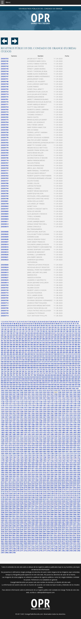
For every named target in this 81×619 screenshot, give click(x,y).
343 (46, 343)
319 (55, 341)
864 (70, 379)
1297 (6, 417)
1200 (36, 407)
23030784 (4, 122)
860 (58, 379)
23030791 (4, 140)
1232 (78, 409)
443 (23, 350)
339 (34, 343)
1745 (33, 457)
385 (11, 346)
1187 (67, 406)
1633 (6, 448)
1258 (17, 413)
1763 (21, 459)
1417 (63, 427)
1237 (17, 411)
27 (49, 322)
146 (23, 329)
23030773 (4, 97)
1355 (67, 421)
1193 (10, 407)
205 (37, 333)
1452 (36, 430)
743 (31, 371)
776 (49, 373)
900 (17, 383)
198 (17, 333)
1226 (55, 409)
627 (8, 364)
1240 (29, 411)
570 (79, 358)
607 (28, 362)
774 (43, 373)
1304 (33, 417)
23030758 (4, 158)
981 (17, 388)
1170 (2, 406)
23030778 (4, 137)
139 (2, 329)
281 (23, 339)
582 (34, 360)
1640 (33, 448)
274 (2, 339)
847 (20, 379)
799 (37, 375)
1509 (14, 436)
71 (63, 323)
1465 (6, 432)
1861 (74, 467)
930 (25, 385)
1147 (74, 402)
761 (5, 373)
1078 (52, 396)
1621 (40, 446)
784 (73, 373)
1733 (67, 455)
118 (20, 327)
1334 (67, 419)
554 (31, 358)
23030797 (4, 209)
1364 (21, 423)
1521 (59, 436)
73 (67, 323)
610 (37, 362)
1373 (55, 423)
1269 (59, 413)
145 (20, 329)
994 (55, 388)
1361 (10, 423)
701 (67, 367)
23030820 (4, 249)
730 (73, 369)
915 (61, 383)
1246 (52, 411)
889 (64, 381)
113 (5, 327)
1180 (40, 406)
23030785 (4, 178)
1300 (17, 417)
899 (14, 383)
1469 (21, 432)
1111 (17, 400)
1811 (44, 463)
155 (49, 329)
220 (2, 335)
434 (76, 348)
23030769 (4, 153)
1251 (71, 411)
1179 (36, 406)
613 (46, 362)
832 (55, 377)
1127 (78, 400)
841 (2, 379)
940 (55, 385)
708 (8, 369)
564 (61, 358)
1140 (48, 402)
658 (20, 365)
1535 (33, 438)
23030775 (4, 120)
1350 (48, 421)
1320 (14, 419)
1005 (14, 390)
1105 (74, 398)
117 (17, 327)
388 (20, 346)
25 (45, 322)
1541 (55, 438)
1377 (71, 423)
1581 (48, 442)
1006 (17, 390)
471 (25, 352)
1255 (6, 413)
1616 (21, 446)
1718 (10, 455)
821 (23, 377)
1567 (74, 440)
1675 (6, 451)
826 (37, 377)
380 (76, 344)
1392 (48, 425)
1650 (71, 448)
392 (31, 346)
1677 (14, 451)
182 (49, 331)
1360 (6, 423)
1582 (52, 442)
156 (52, 329)
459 (70, 350)
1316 (78, 417)
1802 (10, 463)
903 (25, 383)
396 (43, 346)
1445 (10, 430)
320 (58, 341)
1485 (2, 434)
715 (28, 369)
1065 (2, 396)
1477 (52, 432)
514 (73, 354)
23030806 (4, 265)
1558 (40, 440)
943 (64, 385)
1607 (67, 444)
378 (70, 344)
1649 (67, 448)
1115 (33, 400)
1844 (10, 467)
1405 (17, 427)
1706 (44, 453)
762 (8, 373)
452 (49, 350)
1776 (71, 459)
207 (43, 333)
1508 (10, 436)
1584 (59, 442)
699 (61, 367)
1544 (67, 438)
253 (20, 337)
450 (43, 350)
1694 (78, 451)
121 (28, 327)
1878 (59, 469)
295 (64, 339)
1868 (21, 469)
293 (58, 339)
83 (10, 325)
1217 (21, 409)
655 (11, 365)
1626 (59, 446)
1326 (36, 419)
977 (5, 388)
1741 (17, 457)
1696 (6, 453)
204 (34, 333)
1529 (10, 438)
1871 (33, 469)
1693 (74, 451)
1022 (78, 390)
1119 (48, 400)
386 (14, 346)
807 (61, 375)
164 (76, 329)
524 (23, 356)
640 (46, 364)
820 (20, 377)
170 (14, 331)
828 (43, 377)
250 (11, 337)
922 (2, 385)
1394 (55, 425)
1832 (44, 465)
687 (25, 367)
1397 (67, 425)
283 (28, 339)
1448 (21, 430)
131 (58, 327)
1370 (44, 423)
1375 (63, 423)
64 (48, 323)
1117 (40, 400)
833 (58, 377)
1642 (40, 448)
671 (58, 365)
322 (64, 341)
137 (76, 327)
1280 (21, 415)
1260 (25, 413)
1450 (29, 430)
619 (64, 362)
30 (55, 322)
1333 (63, 419)
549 (17, 358)
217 (73, 333)
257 (31, 337)
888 (61, 381)
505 (46, 354)
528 (34, 356)
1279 (17, 415)
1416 (59, 427)
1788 (36, 461)
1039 (63, 392)
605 (23, 362)
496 (20, 354)
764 (14, 373)
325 (73, 341)
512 (67, 354)
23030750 (4, 84)
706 (2, 369)
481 (55, 352)
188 (67, 331)
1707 (48, 453)
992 (49, 388)
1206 (59, 407)
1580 (44, 442)
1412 (44, 427)
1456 (52, 430)
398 (49, 346)
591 (61, 360)
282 (25, 339)
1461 (71, 430)
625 (2, 364)
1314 (71, 417)
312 (34, 341)
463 (2, 352)
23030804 (4, 219)
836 (67, 377)
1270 (63, 413)
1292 (67, 415)
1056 (48, 394)
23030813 (4, 275)
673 (64, 365)
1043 (78, 392)
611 (40, 362)
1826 (21, 465)
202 (28, 333)
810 (70, 375)
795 (25, 375)
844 (11, 379)
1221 (36, 409)
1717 (6, 455)
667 (46, 365)
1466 (10, 432)
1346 (33, 421)
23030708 (4, 308)
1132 (17, 402)
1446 (14, 430)
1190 (78, 406)
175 (28, 331)
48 (14, 323)
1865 (10, 469)
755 (67, 371)
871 (11, 381)
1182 (48, 406)
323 (67, 341)
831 (52, 377)
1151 (10, 404)
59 (37, 323)
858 (52, 379)
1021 (74, 390)
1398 (71, 425)
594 (70, 360)
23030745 (4, 69)
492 (8, 354)
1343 (21, 421)
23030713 (4, 293)
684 (17, 367)
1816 (63, 463)
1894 (40, 470)
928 (20, 385)
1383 (14, 425)
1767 (36, 459)
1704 (36, 453)
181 (46, 331)
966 (52, 386)
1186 (63, 406)
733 (2, 371)
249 (8, 337)
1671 (71, 449)
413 (14, 348)
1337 (78, 419)
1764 (25, 459)
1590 (2, 444)
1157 (33, 404)
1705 (40, 453)
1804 (17, 463)
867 (79, 379)
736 (11, 371)
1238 (21, 411)
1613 (10, 446)
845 (14, 379)
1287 (48, 415)
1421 (78, 427)
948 (79, 385)
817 (11, 377)
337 (28, 343)
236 (49, 335)
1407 (25, 427)
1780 (6, 461)
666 (43, 365)
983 (23, 388)
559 (46, 358)
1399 (74, 425)
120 (25, 327)
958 (28, 386)
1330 (52, 419)
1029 (25, 392)
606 (25, 362)
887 (58, 381)
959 (31, 386)
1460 (67, 430)
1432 (40, 428)
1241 (33, 411)
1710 (59, 453)
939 (52, 385)
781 (64, 373)
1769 (44, 459)
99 (44, 325)
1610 (78, 444)
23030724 (4, 295)
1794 (59, 461)
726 (61, 369)
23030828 (4, 239)
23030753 (4, 89)
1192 (6, 407)
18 (30, 322)
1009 (29, 390)
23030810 (4, 244)
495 (17, 354)
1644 (48, 448)
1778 (78, 459)
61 (42, 323)
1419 (71, 427)
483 (61, 352)
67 (54, 323)
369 (43, 344)
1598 (33, 444)
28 (51, 322)
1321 (17, 419)
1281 (25, 415)
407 (76, 346)
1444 (6, 430)
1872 (36, 469)
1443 (2, 430)
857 (49, 379)
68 (56, 323)
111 (79, 325)
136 (73, 327)
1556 (33, 440)
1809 (36, 463)
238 (55, 335)
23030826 (4, 254)
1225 (52, 409)
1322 (21, 419)
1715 (78, 453)
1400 (78, 425)
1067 (10, 396)
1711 (63, 453)
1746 (36, 457)
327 (79, 341)
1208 (67, 407)
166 (2, 331)
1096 (40, 398)
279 (17, 339)
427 (55, 348)
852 (34, 379)
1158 (36, 404)
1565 (67, 440)
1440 (71, 428)
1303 (29, 417)
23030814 (4, 282)
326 (76, 341)
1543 (63, 438)
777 (52, 373)
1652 (78, 448)
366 (34, 344)
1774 (63, 459)
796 (28, 375)
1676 (10, 451)
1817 (67, 463)
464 (5, 352)
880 (37, 381)
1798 (74, 461)
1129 (6, 402)
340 (37, 343)
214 (64, 333)
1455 (48, 430)
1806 (25, 463)
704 (76, 367)
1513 (29, 436)
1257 (14, 413)
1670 (67, 449)
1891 (29, 470)
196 (11, 333)
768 (25, 373)
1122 (59, 400)
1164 (59, 404)
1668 (59, 449)
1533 (25, 438)
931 (28, 385)
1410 (36, 427)
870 (8, 381)
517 (2, 356)
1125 (71, 400)
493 (11, 354)
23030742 (4, 66)
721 (46, 369)
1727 (44, 455)
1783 (17, 461)
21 (36, 322)
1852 (40, 467)
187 (64, 331)
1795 (63, 461)
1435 (52, 428)
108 (70, 325)
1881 (71, 469)
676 (73, 365)
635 (31, 364)
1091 (21, 398)
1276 (6, 415)
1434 (48, 428)
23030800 (4, 211)
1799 (78, 461)
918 (70, 383)
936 (43, 385)
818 (14, 377)
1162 (52, 404)
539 (67, 356)
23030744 (4, 71)
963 (43, 386)
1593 (14, 444)
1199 (33, 407)
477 (43, 352)
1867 (17, 469)
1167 (71, 404)
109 (73, 325)
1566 (71, 440)
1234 (6, 411)
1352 (55, 421)
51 (21, 323)
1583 (55, 442)
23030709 (4, 313)
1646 (55, 448)
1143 (59, 402)
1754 (67, 457)
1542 (59, 438)
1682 (33, 451)
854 (40, 379)
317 (49, 341)
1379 (78, 423)
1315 (74, 417)
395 (40, 346)
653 (5, 365)
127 (46, 327)
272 (76, 337)
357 (8, 344)
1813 (52, 463)
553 (28, 358)
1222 (40, 409)
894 (79, 381)
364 (28, 344)
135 (70, 327)
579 (25, 360)
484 (64, 352)
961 (37, 386)
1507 (6, 436)
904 (28, 383)
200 (23, 333)
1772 (55, 459)
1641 (36, 448)
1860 (71, 467)
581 (31, 360)
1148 (78, 402)
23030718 (4, 310)
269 (67, 337)
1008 (25, 390)
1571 (10, 442)
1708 (52, 453)
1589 (78, 442)
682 (11, 367)
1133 (21, 402)
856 (46, 379)
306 (17, 341)
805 (55, 375)
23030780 (4, 127)
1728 (48, 455)
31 (57, 322)
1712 (67, 453)
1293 (71, 415)
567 (70, 358)
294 (61, 339)
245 (76, 335)
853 (37, 379)
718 (37, 369)
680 (5, 367)
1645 (52, 448)
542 (76, 356)
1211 (78, 407)
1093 (29, 398)
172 (20, 331)
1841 (78, 465)
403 (64, 346)
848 (23, 379)
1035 (48, 392)
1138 (40, 402)
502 (37, 354)
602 (14, 362)
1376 (67, 423)
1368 (36, 423)
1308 (48, 417)
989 (40, 388)
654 (8, 365)
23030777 (4, 170)
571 (2, 360)
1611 (2, 446)
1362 (14, 423)
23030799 (4, 204)
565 (64, 358)
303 (8, 341)
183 (52, 331)
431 (67, 348)
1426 (17, 428)
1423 (6, 428)
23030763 (4, 117)
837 (70, 377)
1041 (71, 392)
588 (52, 360)
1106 (78, 398)
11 (15, 322)
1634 (10, 448)
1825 (17, 465)
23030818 (4, 247)
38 (72, 322)
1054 (40, 394)
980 (14, 388)
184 (55, 331)
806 (58, 375)
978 (8, 388)
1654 (6, 449)
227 (23, 335)
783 (70, 373)
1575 (25, 442)
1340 (10, 421)
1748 (44, 457)
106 (64, 325)
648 (70, 364)
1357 (74, 421)
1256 (10, 413)
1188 (71, 406)
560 (49, 358)
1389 (36, 425)
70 (61, 323)
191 (76, 331)
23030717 (4, 305)
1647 (59, 448)
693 (43, 367)
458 (67, 350)
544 (2, 358)
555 (34, 358)
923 (5, 385)
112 (2, 327)
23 (40, 322)
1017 (59, 390)
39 (74, 322)
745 (37, 371)
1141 (52, 402)
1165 (63, 404)
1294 (74, 415)
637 (37, 364)
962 (40, 386)
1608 (71, 444)
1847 (21, 467)
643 (55, 364)
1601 (44, 444)
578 (23, 360)
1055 (44, 394)
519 (8, 356)
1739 (10, 457)
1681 (29, 451)
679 (2, 367)
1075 (40, 396)
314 (40, 341)
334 (20, 343)
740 (23, 371)
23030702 (4, 288)
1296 (2, 417)
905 (31, 383)
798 (34, 375)
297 (70, 339)
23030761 (4, 173)
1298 (10, 417)
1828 (29, 465)
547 (11, 358)
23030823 (4, 234)
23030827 (4, 277)
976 (2, 388)
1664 (44, 449)
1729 (52, 455)
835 (64, 377)
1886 (10, 470)
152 (40, 329)
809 (67, 375)
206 (40, 333)
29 (53, 322)
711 (17, 369)
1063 (74, 394)
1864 (6, 469)
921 (79, 383)
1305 (36, 417)
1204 (52, 407)
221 (5, 335)
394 (37, 346)
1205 (55, 407)
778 (55, 373)
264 (52, 337)
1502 (67, 434)
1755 (71, 457)
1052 (33, 394)
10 (13, 322)
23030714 (4, 316)
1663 (40, 449)
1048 (17, 394)
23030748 (4, 81)
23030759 (4, 145)
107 (67, 325)
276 (8, 339)
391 (28, 346)
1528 (6, 438)
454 (55, 350)
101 (49, 325)
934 (37, 385)
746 (40, 371)
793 (20, 375)
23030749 (4, 86)
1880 (67, 469)
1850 (33, 467)
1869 (25, 469)
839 (76, 377)
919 (73, 383)
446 (31, 350)
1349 (44, 421)
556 (37, 358)
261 (43, 337)
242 (67, 335)
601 (11, 362)
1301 (21, 417)
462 (79, 350)
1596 (25, 444)
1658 (21, 449)
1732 (63, 455)
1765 (29, 459)
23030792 (4, 186)
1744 (29, 457)
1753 (63, 457)
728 (67, 369)
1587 (71, 442)
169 (11, 331)
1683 (36, 451)
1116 (36, 400)
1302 (25, 417)
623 (76, 362)
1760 (10, 459)
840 (79, 377)
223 (11, 335)
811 (73, 375)
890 (67, 381)
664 (37, 365)
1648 (63, 448)
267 (61, 337)
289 (46, 339)
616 (55, 362)
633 (25, 364)
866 (76, 379)
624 (79, 362)
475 (37, 352)
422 (40, 348)
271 (73, 337)
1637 (21, 448)
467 (14, 352)
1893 (36, 470)
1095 (36, 398)
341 (40, 343)
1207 (63, 407)
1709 (55, 453)
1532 (21, 438)
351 (70, 343)
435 (79, 348)
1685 (44, 451)
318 (52, 341)
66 (52, 323)
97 (39, 325)
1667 (55, 449)
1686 (48, 451)
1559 (44, 440)
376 (64, 344)
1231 (74, 409)
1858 (63, 467)
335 (23, 343)
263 (49, 337)
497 (23, 354)
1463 (78, 430)
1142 (55, 402)
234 (43, 335)
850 (28, 379)
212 (58, 333)
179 (40, 331)
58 (35, 323)
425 (49, 348)
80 (4, 325)
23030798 (4, 198)
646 (64, 364)
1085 (78, 396)
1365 (25, 423)
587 (49, 360)
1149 (2, 404)
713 (23, 369)
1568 (78, 440)
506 (49, 354)
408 (79, 346)
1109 (10, 400)
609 (34, 362)
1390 (40, 425)
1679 (21, 451)
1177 (29, 406)
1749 (48, 457)
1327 (40, 419)
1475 (44, 432)
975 (79, 386)
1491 (25, 434)
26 (47, 322)
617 (58, 362)
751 (55, 371)
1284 (36, 415)
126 (43, 327)
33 (61, 322)
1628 (67, 446)
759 (79, 371)
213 (61, 333)
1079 (55, 396)
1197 (25, 407)
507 (52, 354)
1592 (10, 444)
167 (5, 331)
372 (52, 344)
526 (28, 356)
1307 (44, 417)
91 (27, 325)
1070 (21, 396)
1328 (44, 419)
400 (55, 346)
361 (20, 344)
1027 (17, 392)
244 (73, 335)
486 (70, 352)
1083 (71, 396)
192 (79, 331)
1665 (48, 449)
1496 (44, 434)
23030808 (4, 232)
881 (40, 381)
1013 (44, 390)
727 (64, 369)
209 (49, 333)
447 (34, 350)
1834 (52, 465)
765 (17, 373)
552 (25, 358)
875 (23, 381)
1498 (52, 434)
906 (34, 383)
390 (25, 346)
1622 (44, 446)
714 (25, 369)
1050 (25, 394)
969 (61, 386)
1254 (2, 413)
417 (25, 348)
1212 (2, 409)
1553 (21, 440)
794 (23, 375)
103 (55, 325)
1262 (33, 413)
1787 (33, 461)
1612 (6, 446)
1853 (44, 467)
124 (37, 327)
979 (11, 388)
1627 (63, 446)
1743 (25, 457)
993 (52, 388)
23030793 (4, 191)
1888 (17, 470)
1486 (6, 434)
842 (5, 379)
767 (23, 373)
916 (64, 383)
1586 (67, 442)
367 (37, 344)
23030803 (4, 216)
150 (34, 329)
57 (33, 323)
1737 (2, 457)
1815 (59, 463)
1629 (71, 446)
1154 (21, 404)
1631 (78, 446)
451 (46, 350)
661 (28, 365)
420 (34, 348)
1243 (40, 411)
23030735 (4, 58)
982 (20, 388)
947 (76, 385)
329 (5, 343)
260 (40, 337)
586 (46, 360)
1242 (36, 411)
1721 (21, 455)
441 (17, 350)
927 (17, 385)
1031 (33, 392)
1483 (74, 432)
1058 (55, 394)
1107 (2, 400)
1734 (71, 455)
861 (61, 379)
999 (70, 388)
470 (23, 352)
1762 (17, 459)
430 (64, 348)
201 (25, 333)
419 (31, 348)
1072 (29, 396)
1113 (25, 400)
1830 (36, 465)
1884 (2, 470)
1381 (6, 425)
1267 (52, 413)
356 (5, 344)
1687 (52, 451)
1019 (67, 390)
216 (70, 333)
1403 (10, 427)
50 (18, 323)
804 (52, 375)
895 (2, 383)
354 (79, 343)
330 (8, 343)
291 (52, 339)
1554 (25, 440)
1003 (6, 390)
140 (5, 329)
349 (64, 343)
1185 (59, 406)
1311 (59, 417)
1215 (14, 409)
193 (2, 333)
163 (73, 329)
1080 (59, 396)
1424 (10, 428)
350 (67, 343)
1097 (44, 398)
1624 (52, 446)
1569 (2, 442)
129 (52, 327)
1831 (40, 465)
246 (79, 335)
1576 (29, 442)
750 (52, 371)
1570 (6, 442)
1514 (33, 436)
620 (67, 362)
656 (14, 365)
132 (61, 327)
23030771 (4, 104)
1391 (44, 425)
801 (43, 375)
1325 (33, 419)
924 (8, 385)
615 (52, 362)
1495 (40, 434)
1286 (44, 415)
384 (8, 346)
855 (43, 379)
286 (37, 339)
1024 (6, 392)
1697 (10, 453)
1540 (52, 438)
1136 (33, 402)
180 (43, 331)
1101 (59, 398)
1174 (17, 406)
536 (58, 356)
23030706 (4, 300)
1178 (33, 406)
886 (55, 381)
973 (73, 386)
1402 (6, 427)
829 (46, 377)
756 (70, 371)
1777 (74, 459)
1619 (33, 446)
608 (31, 362)
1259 (21, 413)
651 (79, 364)
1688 (55, 451)
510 (61, 354)
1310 (55, 417)
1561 (52, 440)
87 (18, 325)
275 (5, 339)
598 (2, 362)
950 (5, 386)
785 (76, 373)
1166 (67, 404)
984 (25, 388)
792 (17, 375)
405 (70, 346)
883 (46, 381)
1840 (74, 465)
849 (25, 379)
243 (70, 335)
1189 (74, 406)
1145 (67, 402)
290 (49, 339)
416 (23, 348)
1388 (33, 425)
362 (23, 344)
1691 (67, 451)
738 (17, 371)
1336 (74, 419)
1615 (17, 446)
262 (46, 337)
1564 (63, 440)
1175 (21, 406)
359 (14, 344)
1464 (2, 432)
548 (14, 358)
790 (11, 375)
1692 (71, 451)
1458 (59, 430)
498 (25, 354)
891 (70, 381)
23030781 (4, 99)
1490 (21, 434)
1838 (67, 465)
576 (17, 360)
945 (70, 385)
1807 (29, 463)
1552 (17, 440)
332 (14, 343)
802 (46, 375)
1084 (74, 396)
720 (43, 369)
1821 (2, 465)
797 (31, 375)
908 (40, 383)
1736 (78, 455)
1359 (2, 423)
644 (58, 364)
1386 (25, 425)
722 (49, 369)
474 (34, 352)
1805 (21, 463)
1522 (63, 436)
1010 (33, 390)
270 (70, 337)
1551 (14, 440)
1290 (59, 415)
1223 (44, 409)
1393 (52, 425)
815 (5, 377)
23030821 (4, 257)
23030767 (4, 163)
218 (76, 333)
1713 (71, 453)
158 (58, 329)
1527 (2, 438)
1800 (2, 463)
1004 (10, 390)
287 (40, 339)
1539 (48, 438)
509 (58, 354)
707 (5, 369)
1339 (6, 421)
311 (31, 341)
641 (49, 364)
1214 (10, 409)
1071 (25, 396)
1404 (14, 427)
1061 (67, 394)
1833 (48, 465)
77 (75, 323)
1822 (6, 465)
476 (40, 352)
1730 (55, 455)
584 (40, 360)
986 (31, 388)
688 (28, 367)
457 (64, 350)
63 (46, 323)
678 (79, 365)
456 (61, 350)
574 (11, 360)
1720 (17, 455)
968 (58, 386)
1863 (2, 469)
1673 (78, 449)
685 (20, 367)
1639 (29, 448)
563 (58, 358)
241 (64, 335)
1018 (63, 390)
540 (70, 356)
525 (25, 356)
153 (43, 329)
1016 (55, 390)
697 (55, 367)
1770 (48, 459)
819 (17, 377)
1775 (67, 459)
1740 (14, 457)
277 (11, 339)
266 (58, 337)
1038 (59, 392)
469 (20, 352)
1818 (71, 463)
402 (61, 346)
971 (67, 386)
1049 (21, 394)
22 (38, 322)
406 (73, 346)
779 (58, 373)
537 (61, 356)
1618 (29, 446)
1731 (59, 455)
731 (76, 369)
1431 (36, 428)
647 (67, 364)
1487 (10, 434)
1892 (33, 470)
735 (8, 371)
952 (11, 386)
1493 (33, 434)
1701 (25, 453)
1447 (17, 430)
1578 (36, 442)
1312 (63, 417)
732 (79, 369)
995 (58, 388)
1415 (55, 427)
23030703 (4, 298)
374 (58, 344)
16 (26, 322)
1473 (36, 432)
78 (77, 323)
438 (8, 350)
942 (61, 385)
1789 (40, 461)
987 (34, 388)
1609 (74, 444)
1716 (2, 455)
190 (73, 331)
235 (46, 335)
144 (17, 329)
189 (70, 331)
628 (11, 364)
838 (73, 377)
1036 (52, 392)
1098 (48, 398)
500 (31, 354)
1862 (78, 467)
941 (58, 385)
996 (61, 388)
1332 (59, 419)
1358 (78, 421)
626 (5, 364)
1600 (40, 444)
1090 (17, 398)
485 (67, 352)
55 (29, 323)
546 (8, 358)
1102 (63, 398)
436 (2, 350)
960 (34, 386)
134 (67, 327)
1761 (14, 459)
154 (46, 329)
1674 (2, 451)
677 (76, 365)
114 (8, 327)
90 (25, 325)
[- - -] (2, 2)
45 (8, 323)
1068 (14, 396)
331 (11, 343)
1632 (2, 448)
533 (49, 356)
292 (55, 339)
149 (31, 329)
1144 (63, 402)
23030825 (4, 280)
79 (2, 325)
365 (31, 344)
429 (61, 348)
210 (52, 333)
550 (20, 358)
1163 (55, 404)
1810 (40, 463)
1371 (48, 423)
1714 (74, 453)
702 (70, 367)
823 (28, 377)
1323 (25, 419)
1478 (55, 432)
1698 (14, 453)
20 (34, 322)
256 (28, 337)
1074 (36, 396)
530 (40, 356)
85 (14, 325)
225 (17, 335)
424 (46, 348)
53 (25, 323)
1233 (2, 411)
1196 (21, 407)
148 (28, 329)
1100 (55, 398)
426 (52, 348)
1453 (40, 430)
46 (10, 323)
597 (79, 360)
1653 (2, 449)
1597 (29, 444)
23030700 (4, 285)
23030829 (4, 270)
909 (43, 383)
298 (73, 339)
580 (28, 360)
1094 (33, 398)
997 (64, 388)
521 (14, 356)
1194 (14, 407)
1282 (29, 415)
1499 (55, 434)
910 (46, 383)
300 (79, 339)
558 (43, 358)
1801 (6, 463)
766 (20, 373)
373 (55, 344)
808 (64, 375)
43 (4, 323)
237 (52, 335)
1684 (40, 451)
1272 (71, 413)
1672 (74, 449)
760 (2, 373)
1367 (33, 423)
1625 (55, 446)
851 (31, 379)
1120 (52, 400)
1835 (55, 465)
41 (78, 322)
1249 (63, 411)
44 (6, 323)
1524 (71, 436)
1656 (14, 449)
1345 (29, 421)
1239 (25, 411)
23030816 (4, 252)
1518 (48, 436)
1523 (67, 436)
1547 (78, 438)
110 (76, 325)
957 (25, 386)
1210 (74, 407)
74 (69, 323)
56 (31, 323)
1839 (71, 465)
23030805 (4, 214)
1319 (10, 419)
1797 (71, 461)
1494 (36, 434)
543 (79, 356)
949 (2, 386)
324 (70, 341)
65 (50, 323)
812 (76, 375)
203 (31, 333)
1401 (2, 427)
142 (11, 329)
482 (58, 352)
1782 (14, 461)
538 (64, 356)
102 (52, 325)
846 (17, 379)
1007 (21, 390)
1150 (6, 404)
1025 (10, 392)
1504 (74, 434)
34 (64, 322)
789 (8, 375)
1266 (48, 413)
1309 (52, 417)
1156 (29, 404)
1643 (44, 448)
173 (23, 331)
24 (42, 322)
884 (49, 381)
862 (64, 379)
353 (76, 343)
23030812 (4, 224)
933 (34, 385)
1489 (17, 434)
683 (14, 367)
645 (61, 364)
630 (17, 364)
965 (49, 386)
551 (23, 358)
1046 (10, 394)
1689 (59, 451)
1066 (6, 396)
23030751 (4, 79)
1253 (78, 411)
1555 (29, 440)
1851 (36, 467)
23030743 (4, 61)
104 (58, 325)
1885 (6, 470)
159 (61, 329)
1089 (14, 398)
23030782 (4, 165)
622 (73, 362)
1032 (36, 392)
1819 (74, 463)
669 (52, 365)
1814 (55, 463)
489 (79, 352)
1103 (67, 398)
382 (2, 346)
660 (25, 365)
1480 (63, 432)
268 (64, 337)
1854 (48, 467)
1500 (59, 434)
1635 (14, 448)
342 (43, 343)
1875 (48, 469)
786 (79, 373)
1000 (73, 388)
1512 (25, 436)
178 (37, 331)
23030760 (4, 109)
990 (43, 388)
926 (14, 385)
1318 (6, 419)
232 (37, 335)
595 (73, 360)
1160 (44, 404)
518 (5, 356)
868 (2, 381)
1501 (63, 434)
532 (46, 356)
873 (17, 381)
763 (11, 373)
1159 (40, 404)
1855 (52, 467)
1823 (10, 465)
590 (58, 360)
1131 (14, 402)
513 (70, 354)
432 (70, 348)
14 (21, 322)
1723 (29, 455)
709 (11, 369)
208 (46, 333)
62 (44, 323)
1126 (74, 400)
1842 (2, 467)
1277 (10, 415)
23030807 (4, 242)
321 (61, 341)
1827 (25, 465)
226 (20, 335)
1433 (44, 428)
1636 (17, 448)
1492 (29, 434)
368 (40, 344)
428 (58, 348)
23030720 (4, 290)
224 (14, 335)
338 (31, 343)
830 (49, 377)
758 (76, 371)
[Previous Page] (4, 44)
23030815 (4, 272)
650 (76, 364)
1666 (52, 449)
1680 (25, 451)
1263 (36, 413)
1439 (67, 428)
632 (23, 364)
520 (11, 356)
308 (23, 341)
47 (12, 323)
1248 (59, 411)
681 (8, 367)
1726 (40, 455)
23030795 (4, 196)
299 (76, 339)
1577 (33, 442)
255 (25, 337)
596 (76, 360)
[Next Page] (14, 44)
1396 (63, 425)
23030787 (4, 155)
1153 (17, 404)
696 (52, 367)
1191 (2, 407)
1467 (14, 432)
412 (11, 348)
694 (46, 367)
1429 (29, 428)
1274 (78, 413)
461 (76, 350)
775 (46, 373)
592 (64, 360)
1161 (48, 404)
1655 (10, 449)
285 (34, 339)
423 (43, 348)
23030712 (4, 303)
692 (40, 367)
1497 (48, 434)
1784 (21, 461)
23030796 (4, 193)
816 (8, 377)
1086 (2, 398)
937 (46, 385)
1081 (63, 396)
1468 (17, 432)
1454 (44, 430)
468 (17, 352)
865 (73, 379)
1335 (71, 419)
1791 (48, 461)
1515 (36, 436)
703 (73, 367)
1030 (29, 392)
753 (61, 371)
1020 (71, 390)
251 (14, 337)
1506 (2, 436)
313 (37, 341)
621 (70, 362)
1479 (59, 432)
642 (52, 364)
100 (46, 325)
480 (52, 352)
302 (5, 341)
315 (43, 341)
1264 (40, 413)
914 (58, 383)
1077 (48, 396)
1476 (48, 432)
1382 (10, 425)
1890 (25, 470)
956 (23, 386)
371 (49, 344)
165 (79, 329)
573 (8, 360)
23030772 (4, 112)
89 (23, 325)
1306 (40, 417)
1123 (63, 400)
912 (52, 383)
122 (31, 327)
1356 (71, 421)
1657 (17, 449)
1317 (2, 419)
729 (70, 369)
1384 (17, 425)
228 (25, 335)
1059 (59, 394)
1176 (25, 406)
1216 (17, 409)
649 (73, 364)
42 (2, 323)
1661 (33, 449)
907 (37, 383)
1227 (59, 409)
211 (55, 333)
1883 (78, 469)
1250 (67, 411)
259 (37, 337)
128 (49, 327)
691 (37, 367)
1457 (55, 430)
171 (17, 331)
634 (28, 364)
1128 (2, 402)
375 (61, 344)
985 (28, 388)
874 (20, 381)
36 (68, 322)
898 (11, 383)
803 (49, 375)
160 (64, 329)
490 (2, 354)
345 (52, 343)
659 (23, 365)
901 (20, 383)
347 (58, 343)
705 (79, 367)
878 (31, 381)
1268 (55, 413)
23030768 (4, 114)
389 (23, 346)
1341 (14, 421)
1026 (14, 392)
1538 (44, 438)
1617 (25, 446)
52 (23, 323)
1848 (25, 467)
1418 (67, 427)
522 (17, 356)
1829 (33, 465)
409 (2, 348)
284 (31, 339)
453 (52, 350)
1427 (21, 428)
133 (64, 327)
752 (58, 371)
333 (17, 343)
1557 (36, 440)
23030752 (4, 92)
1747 (40, 457)
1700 (21, 453)
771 (34, 373)
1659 (25, 449)
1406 (21, 427)
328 (2, 343)
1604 (55, 444)
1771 (52, 459)
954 (17, 386)
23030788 (4, 183)
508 (55, 354)
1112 (21, 400)
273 (79, 337)
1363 (17, 423)
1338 (2, 421)
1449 (25, 430)
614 (49, 362)
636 (34, 364)
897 (8, 383)
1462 (74, 430)
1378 (74, 423)
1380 (2, 425)
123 (34, 327)
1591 (6, 444)
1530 (14, 438)
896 (5, 383)
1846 (17, 467)
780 (61, 373)
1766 (33, 459)
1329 (48, 419)
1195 (17, 407)
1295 (78, 415)
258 (34, 337)
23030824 (4, 267)
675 (70, 365)
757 (73, 371)
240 (61, 335)
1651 (74, 448)
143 (14, 329)
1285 (40, 415)
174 (25, 331)
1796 (67, 461)
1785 (25, 461)
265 (55, 337)
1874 (44, 469)
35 (66, 322)
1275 (2, 415)
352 (73, 343)
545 (5, 358)
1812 (48, 463)
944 (67, 385)
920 (76, 383)
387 (17, 346)
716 (31, 369)
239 (58, 335)
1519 (52, 436)
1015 (52, 390)
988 (37, 388)
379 (73, 344)
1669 (63, 449)
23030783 (4, 135)
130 (55, 327)
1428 (25, 428)
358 (11, 344)
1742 (21, 457)
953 (14, 386)
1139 (44, 402)
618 (61, 362)
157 (55, 329)
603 (17, 362)
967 (55, 386)
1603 (52, 444)
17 (28, 322)
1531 (17, 438)
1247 (55, 411)
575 (14, 360)
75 (71, 323)
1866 (14, 469)
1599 (36, 444)
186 (61, 331)
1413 (48, 427)
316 (46, 341)
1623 (48, 446)
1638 (25, 448)
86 (16, 325)
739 (20, 371)
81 (6, 325)
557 (40, 358)
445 (28, 350)
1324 (29, 419)
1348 (40, 421)
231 (34, 335)
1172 (10, 406)
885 (52, 381)
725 (58, 369)
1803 (14, 463)
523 (20, 356)
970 (64, 386)
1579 (40, 442)
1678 (17, 451)
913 (55, 383)
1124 (67, 400)
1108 (6, 400)
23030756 (4, 132)
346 (55, 343)
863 (67, 379)
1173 (14, 406)
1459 (63, 430)
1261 (29, 413)
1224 (48, 409)
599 (5, 362)
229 (28, 335)
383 (5, 346)
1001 (77, 388)
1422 (2, 428)
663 (34, 365)
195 (8, 333)
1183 (52, 406)
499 (28, 354)
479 (49, 352)
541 (73, 356)
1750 (52, 457)
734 (5, 371)
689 (31, 367)
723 (52, 369)
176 (31, 331)
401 (58, 346)
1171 (6, 406)
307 (20, 341)
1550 (10, 440)
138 (79, 327)
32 (59, 322)
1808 (33, 463)
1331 (55, 419)
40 (76, 322)
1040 (67, 392)
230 (31, 335)
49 (16, 323)
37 (70, 322)
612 (43, 362)
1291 (63, 415)
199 (20, 333)
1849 (29, 467)
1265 (44, 413)
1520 (55, 436)
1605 (59, 444)
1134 (25, 402)
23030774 (4, 94)
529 (37, 356)
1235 (10, 411)
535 (55, 356)
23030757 (4, 181)
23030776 (4, 160)
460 (73, 350)
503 (40, 354)
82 (8, 325)
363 (25, 344)
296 (67, 339)
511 (64, 354)
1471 (29, 432)
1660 (29, 449)
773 (40, 373)
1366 (29, 423)
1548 (2, 440)
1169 (78, 404)
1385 (21, 425)
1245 (48, 411)
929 (23, 385)
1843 (6, 467)
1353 (59, 421)
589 (55, 360)
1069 (17, 396)
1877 (55, 469)
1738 (6, 457)
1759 (6, 459)
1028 (21, 392)
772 (37, 373)
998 (67, 388)
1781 (10, 461)
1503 (71, 434)
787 (2, 375)
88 (21, 325)
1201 (40, 407)
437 (5, 350)
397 (46, 346)
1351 (52, 421)
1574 (21, 442)
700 (64, 367)
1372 (52, 423)
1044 (2, 394)
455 (58, 350)
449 (40, 350)
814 (2, 377)
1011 (36, 390)
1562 (55, 440)
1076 (44, 396)
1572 (14, 442)
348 (61, 343)
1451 (33, 430)
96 (37, 325)
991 (46, 388)
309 (25, 341)
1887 (14, 470)
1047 (14, 394)
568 (73, 358)
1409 (33, 427)
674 (67, 365)
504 (43, 354)
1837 (63, 465)
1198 (29, 407)
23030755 (4, 125)
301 (2, 341)
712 (20, 369)
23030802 (4, 206)
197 (14, 333)
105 (61, 325)
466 (11, 352)
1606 (63, 444)
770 (31, 373)
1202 (44, 407)
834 (61, 377)
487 (73, 352)
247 (2, 337)
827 (40, 377)
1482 (71, 432)
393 (34, 346)
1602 (48, 444)
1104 (71, 398)
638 (40, 364)
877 (28, 381)
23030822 (4, 260)
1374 (59, 423)
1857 (59, 467)
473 (31, 352)
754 (64, 371)
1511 (21, 436)
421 (37, 348)
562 (55, 358)
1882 (74, 469)
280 (20, 339)
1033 (40, 392)
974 (76, 386)
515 (76, 354)
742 (28, 371)
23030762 (4, 176)
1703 (33, 453)
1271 (67, 413)
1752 (59, 457)
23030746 (4, 74)
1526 (78, 436)
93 (31, 325)
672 (61, 365)
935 (40, 385)
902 (23, 383)
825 (34, 377)
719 (40, 369)
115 (11, 327)
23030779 (4, 148)
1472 (33, 432)
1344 (25, 421)
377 (67, 344)
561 (52, 358)
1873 (40, 469)
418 (28, 348)
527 (31, 356)
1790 (44, 461)
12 (17, 322)
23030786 (4, 150)
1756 (74, 457)
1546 (74, 438)
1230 (71, 409)
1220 (33, 409)
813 (79, 375)
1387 (29, 425)
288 (43, 339)
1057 (52, 394)
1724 (33, 455)
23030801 (4, 201)
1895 (44, 470)
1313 (67, 417)
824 (31, 377)
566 (67, 358)
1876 (52, 469)
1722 (25, 455)
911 (49, 383)
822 (25, 377)
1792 (52, 461)
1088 (10, 398)
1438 (63, 428)
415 (20, 348)
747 (43, 371)
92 (29, 325)
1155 (25, 404)
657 (17, 365)
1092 (25, 398)
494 (14, 354)
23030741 (4, 64)
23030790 (4, 168)
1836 (59, 465)
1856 (55, 467)
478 (46, 352)
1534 (29, 438)
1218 (25, 409)
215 (67, 333)
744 (34, 371)
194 (5, 333)
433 (73, 348)
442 (20, 350)
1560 (48, 440)
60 (39, 323)
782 (67, 373)
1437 (59, 428)
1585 (63, 442)
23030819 (4, 226)
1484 (78, 432)
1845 (14, 467)
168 (8, 331)
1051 (29, 394)
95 (35, 325)
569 (76, 358)
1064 (78, 394)
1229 (67, 409)
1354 (63, 421)
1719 (14, 455)
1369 (40, 423)
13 (19, 322)
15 (23, 322)
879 (34, 381)
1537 (40, 438)
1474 (40, 432)
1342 (17, 421)
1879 (63, 469)
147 (25, 329)
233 (40, 335)
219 (79, 333)
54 (27, 323)
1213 (6, 409)
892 (73, 381)
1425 (14, 428)
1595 (21, 444)
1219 (29, 409)
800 (40, 375)
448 (37, 350)
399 (52, 346)
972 (70, 386)
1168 (74, 404)
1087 (6, 398)
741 (25, 371)
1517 (44, 436)
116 (14, 327)
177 (34, 331)
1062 (71, 394)
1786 (29, 461)
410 (5, 348)
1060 (63, 394)
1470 (25, 432)
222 (8, 335)
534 (52, 356)
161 (67, 329)
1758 (2, 459)
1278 (14, 415)
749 (49, 371)
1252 (74, 411)
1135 (29, 402)
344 (49, 343)
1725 (36, 455)
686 (23, 367)
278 (14, 339)
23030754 (4, 107)
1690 (63, 451)
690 (34, 367)
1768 (40, 459)
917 (67, 383)
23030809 (4, 237)
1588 (74, 442)
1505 (78, 434)
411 (8, 348)
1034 (44, 392)
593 (67, 360)
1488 (14, 434)
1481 (67, 432)
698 (58, 367)
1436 (55, 428)
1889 (21, 470)
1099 (52, 398)
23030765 (4, 142)
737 (14, 371)
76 (73, 323)
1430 (33, 428)
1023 (2, 392)
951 (8, 386)
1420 (74, 427)
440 (14, 350)
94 (33, 325)
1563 (59, 440)
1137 (36, 402)
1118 (44, 400)
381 (79, 344)
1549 (6, 440)
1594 (17, 444)
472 (28, 352)
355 (2, 344)
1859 (67, 467)
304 (11, 341)
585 (43, 360)
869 (5, 381)
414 (17, 348)
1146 (71, 402)
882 (43, 381)
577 (20, 360)
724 (55, 369)
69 (58, 323)
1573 (17, 442)
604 (20, 362)
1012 (40, 390)
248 (5, 337)
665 (40, 365)
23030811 (4, 221)
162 (70, 329)
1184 (55, 406)
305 (14, 341)
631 (20, 364)
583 (37, 360)
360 (17, 344)
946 (73, 385)
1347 (36, 421)
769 (28, 373)
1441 (74, 428)
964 (46, 386)
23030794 (4, 188)
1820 (78, 463)
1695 (2, 453)
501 (34, 354)
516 (79, 354)
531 (43, 356)
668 (49, 365)
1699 (17, 453)
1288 (52, 415)
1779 (2, 461)
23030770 (4, 102)
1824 (14, 465)
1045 (6, 394)
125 (40, 327)
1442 (78, 428)
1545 (71, 438)
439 (11, 350)
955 (20, 386)
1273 (74, 413)
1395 (59, 425)
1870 (29, 469)
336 (25, 343)
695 (49, 367)
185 (58, 331)
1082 (67, 396)
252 (17, 337)
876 (25, 381)
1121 (55, 400)
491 (5, 354)
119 (23, 327)
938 (49, 385)
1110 (14, 400)
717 (34, 369)
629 (14, 364)
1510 (17, 436)
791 (14, 375)
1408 (29, 427)
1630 (74, 446)
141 (8, 329)
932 (31, 385)
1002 (2, 390)
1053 (36, 394)
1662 (36, 449)
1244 (44, 411)
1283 (33, 415)
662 (31, 365)
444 (25, 350)
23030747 (4, 76)
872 (14, 381)
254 (23, 337)
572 (5, 360)
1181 (44, 406)
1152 (14, 404)
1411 (40, 427)
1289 (55, 415)
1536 (36, 438)
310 (28, 341)
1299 (14, 417)
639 (43, 364)
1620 (36, 446)
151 (37, 329)
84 (12, 325)
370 (46, 344)
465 (8, 352)
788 (5, 375)
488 (76, 352)
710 (14, 369)
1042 (74, 392)
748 (46, 371)
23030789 (4, 130)
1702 (29, 453)
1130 (10, 402)
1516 (40, 436)
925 (11, 385)
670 (55, 365)
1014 (48, 390)
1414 (52, 427)
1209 (71, 407)
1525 (74, 436)
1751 (55, 457)
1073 (33, 396)
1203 (48, 407)
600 (8, 362)
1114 (29, 400)
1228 (63, 409)
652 (2, 365)
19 (32, 322)
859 (55, 379)
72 (65, 323)
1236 (14, 411)
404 (67, 346)
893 (76, 381)
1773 (59, 459)
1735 (74, 455)
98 (42, 325)
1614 (14, 446)
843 (8, 379)
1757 (78, 457)
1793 (55, 461)
